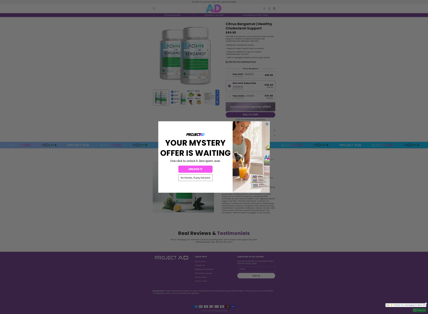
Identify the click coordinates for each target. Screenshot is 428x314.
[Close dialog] (267, 124)
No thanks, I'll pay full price (195, 177)
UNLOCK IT (195, 169)
